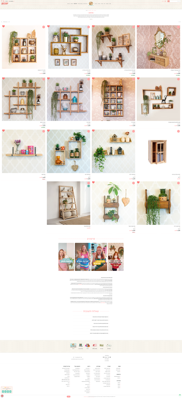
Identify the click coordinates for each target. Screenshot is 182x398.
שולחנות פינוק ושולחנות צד (86, 382)
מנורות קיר (108, 376)
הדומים (88, 386)
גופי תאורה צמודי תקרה (106, 381)
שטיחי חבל (98, 376)
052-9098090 (11, 1)
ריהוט (104, 3)
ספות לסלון (118, 368)
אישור (68, 396)
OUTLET (75, 3)
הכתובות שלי (77, 373)
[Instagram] (163, 1)
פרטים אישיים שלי (76, 374)
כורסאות (107, 3)
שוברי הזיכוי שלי (76, 371)
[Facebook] (165, 1)
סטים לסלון (98, 381)
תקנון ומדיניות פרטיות (65, 368)
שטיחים (99, 3)
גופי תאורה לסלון (107, 368)
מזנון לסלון (88, 373)
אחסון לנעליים (87, 387)
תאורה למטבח (107, 371)
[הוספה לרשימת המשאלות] (178, 27)
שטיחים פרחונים (97, 378)
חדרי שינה (88, 389)
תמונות (119, 384)
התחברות (6, 1)
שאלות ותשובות (76, 376)
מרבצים (118, 371)
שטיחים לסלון (97, 368)
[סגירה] (1, 387)
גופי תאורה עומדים (107, 386)
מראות (119, 386)
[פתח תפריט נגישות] (2, 396)
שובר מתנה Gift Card (65, 379)
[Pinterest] (103, 357)
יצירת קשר (67, 384)
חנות (92, 10)
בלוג (68, 382)
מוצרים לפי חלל (80, 3)
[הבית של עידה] (91, 3)
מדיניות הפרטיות (86, 396)
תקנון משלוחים (66, 370)
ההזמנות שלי (77, 368)
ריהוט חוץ (88, 392)
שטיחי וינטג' (98, 371)
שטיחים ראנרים (97, 379)
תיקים (119, 387)
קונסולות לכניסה (87, 370)
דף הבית (95, 10)
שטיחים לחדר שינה (96, 370)
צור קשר (68, 3)
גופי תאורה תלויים (107, 378)
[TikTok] (162, 1)
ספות (110, 3)
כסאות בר (88, 374)
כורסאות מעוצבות (117, 376)
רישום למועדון (67, 377)
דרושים (68, 386)
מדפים (119, 382)
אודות (68, 376)
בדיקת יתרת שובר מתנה (65, 381)
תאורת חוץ (108, 384)
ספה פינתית (118, 370)
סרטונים (72, 3)
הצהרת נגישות (67, 374)
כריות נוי (96, 3)
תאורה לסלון (108, 370)
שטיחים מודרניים (97, 373)
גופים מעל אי (108, 379)
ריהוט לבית (89, 10)
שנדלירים (108, 374)
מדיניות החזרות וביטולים (66, 372)
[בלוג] (5, 4)
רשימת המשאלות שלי (75, 370)
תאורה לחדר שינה (107, 373)
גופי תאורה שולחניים (106, 383)
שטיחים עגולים (97, 374)
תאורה (102, 3)
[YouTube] (105, 357)
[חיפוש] (168, 1)
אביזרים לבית (85, 3)
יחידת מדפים (87, 384)
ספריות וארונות (87, 371)
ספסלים (88, 376)
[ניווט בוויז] (74, 357)
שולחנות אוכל (87, 379)
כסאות (88, 378)
